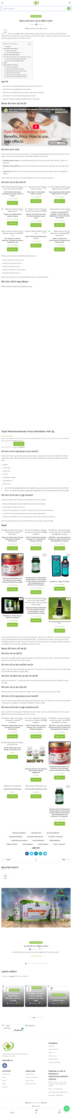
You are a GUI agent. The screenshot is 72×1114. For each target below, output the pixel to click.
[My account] (70, 3)
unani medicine (28, 844)
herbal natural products (19, 840)
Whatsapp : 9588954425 (55, 1095)
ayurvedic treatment (56, 837)
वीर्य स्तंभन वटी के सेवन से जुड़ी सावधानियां (15, 61)
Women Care (52, 1056)
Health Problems (53, 1049)
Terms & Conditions (31, 1077)
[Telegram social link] (45, 853)
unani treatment (59, 844)
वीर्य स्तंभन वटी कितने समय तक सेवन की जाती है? (17, 71)
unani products (43, 844)
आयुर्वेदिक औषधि (36, 848)
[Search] (68, 8)
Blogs (4, 1084)
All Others (22, 447)
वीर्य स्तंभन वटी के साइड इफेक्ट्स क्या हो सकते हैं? (17, 59)
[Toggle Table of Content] (29, 44)
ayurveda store (36, 833)
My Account (6, 1074)
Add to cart (12, 203)
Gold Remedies (53, 1059)
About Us (5, 1087)
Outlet (4, 1080)
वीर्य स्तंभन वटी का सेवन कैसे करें (13, 52)
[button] (26, 963)
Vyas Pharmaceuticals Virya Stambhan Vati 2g (17, 57)
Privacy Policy (29, 1080)
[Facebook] (4, 1065)
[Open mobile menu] (2, 3)
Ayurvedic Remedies (54, 1062)
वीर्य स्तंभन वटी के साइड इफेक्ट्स (11, 55)
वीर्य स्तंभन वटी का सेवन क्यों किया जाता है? (15, 69)
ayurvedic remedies (15, 837)
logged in (13, 976)
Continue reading (36, 956)
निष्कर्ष (5, 63)
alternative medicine (19, 833)
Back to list (36, 860)
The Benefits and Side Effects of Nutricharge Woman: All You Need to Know (15, 996)
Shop (3, 1077)
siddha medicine (55, 840)
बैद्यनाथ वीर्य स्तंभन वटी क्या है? (11, 49)
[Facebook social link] (27, 853)
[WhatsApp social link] (40, 853)
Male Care (51, 1052)
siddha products (12, 844)
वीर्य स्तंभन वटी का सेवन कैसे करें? (13, 73)
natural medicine (38, 840)
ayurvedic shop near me (35, 837)
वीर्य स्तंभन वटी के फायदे (11, 51)
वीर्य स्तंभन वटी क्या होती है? (12, 67)
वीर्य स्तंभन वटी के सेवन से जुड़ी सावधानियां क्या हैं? (17, 77)
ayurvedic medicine (53, 833)
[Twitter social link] (31, 853)
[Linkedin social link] (36, 853)
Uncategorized (36, 16)
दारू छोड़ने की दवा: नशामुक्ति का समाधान (36, 946)
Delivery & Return (30, 1084)
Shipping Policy (29, 1074)
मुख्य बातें (8, 46)
